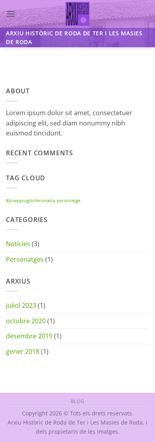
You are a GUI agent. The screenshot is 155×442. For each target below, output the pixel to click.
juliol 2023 (21, 305)
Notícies (18, 243)
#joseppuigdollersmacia (30, 200)
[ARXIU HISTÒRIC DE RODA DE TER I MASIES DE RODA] (77, 14)
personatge (68, 200)
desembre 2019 (29, 336)
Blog (77, 401)
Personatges (25, 259)
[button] (10, 13)
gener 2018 (22, 351)
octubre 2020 (26, 321)
